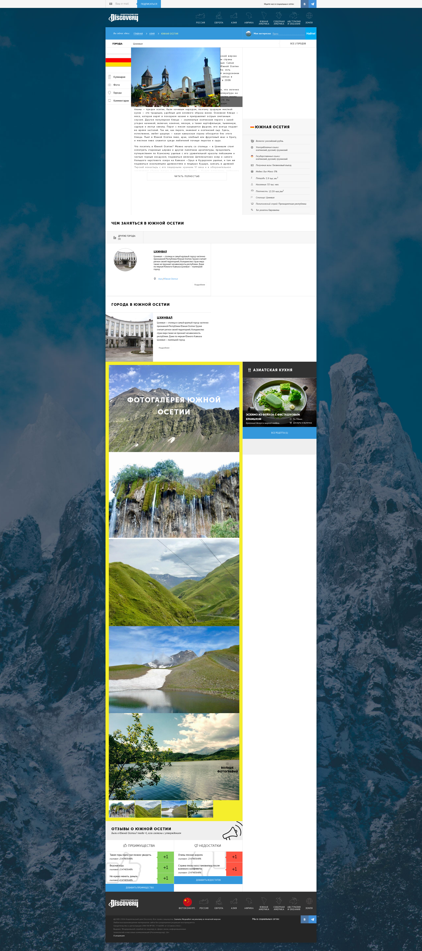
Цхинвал (138, 43)
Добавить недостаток (208, 880)
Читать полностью (187, 176)
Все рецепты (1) (279, 432)
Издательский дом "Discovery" (123, 18)
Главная (138, 33)
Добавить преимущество (140, 887)
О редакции (119, 935)
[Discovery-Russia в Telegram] (312, 4)
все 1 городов (298, 43)
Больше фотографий (227, 769)
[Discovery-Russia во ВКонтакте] (305, 4)
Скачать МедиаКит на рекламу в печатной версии (197, 919)
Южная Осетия (169, 33)
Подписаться (149, 4)
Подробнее (199, 284)
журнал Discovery (123, 903)
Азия (152, 33)
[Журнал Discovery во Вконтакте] (305, 919)
